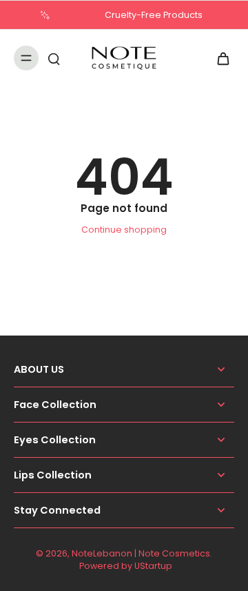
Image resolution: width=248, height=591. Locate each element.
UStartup (153, 566)
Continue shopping (124, 229)
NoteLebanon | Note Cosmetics (141, 553)
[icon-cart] (219, 58)
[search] (54, 58)
